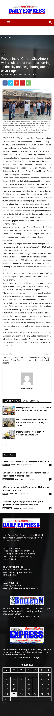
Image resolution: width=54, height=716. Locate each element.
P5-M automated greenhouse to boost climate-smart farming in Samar (31, 422)
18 (14, 689)
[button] (50, 22)
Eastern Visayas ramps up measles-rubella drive (26, 461)
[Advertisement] (27, 30)
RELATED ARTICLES (12, 401)
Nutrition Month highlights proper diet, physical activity (40, 358)
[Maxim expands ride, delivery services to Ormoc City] (9, 434)
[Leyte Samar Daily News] (27, 9)
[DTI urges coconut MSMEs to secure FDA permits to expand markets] (9, 410)
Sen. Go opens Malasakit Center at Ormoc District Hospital (13, 360)
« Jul (4, 702)
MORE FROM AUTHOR (31, 401)
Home (3, 37)
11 (14, 684)
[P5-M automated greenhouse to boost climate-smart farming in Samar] (9, 422)
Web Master (8, 75)
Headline (6, 465)
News (10, 37)
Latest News (7, 508)
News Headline (8, 479)
